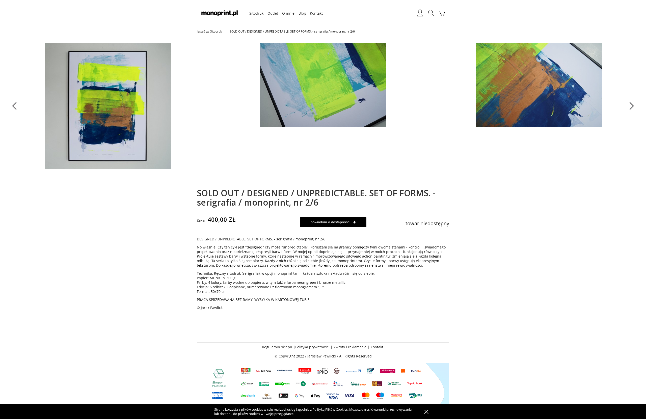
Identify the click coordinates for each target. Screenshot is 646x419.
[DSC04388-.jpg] (108, 105)
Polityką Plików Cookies (330, 409)
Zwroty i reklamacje (350, 347)
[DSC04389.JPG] (323, 84)
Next (631, 105)
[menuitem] (256, 13)
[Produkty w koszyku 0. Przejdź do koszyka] (442, 16)
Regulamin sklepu (277, 347)
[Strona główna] (222, 13)
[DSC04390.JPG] (539, 84)
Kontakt (377, 347)
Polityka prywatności (312, 347)
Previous (14, 105)
